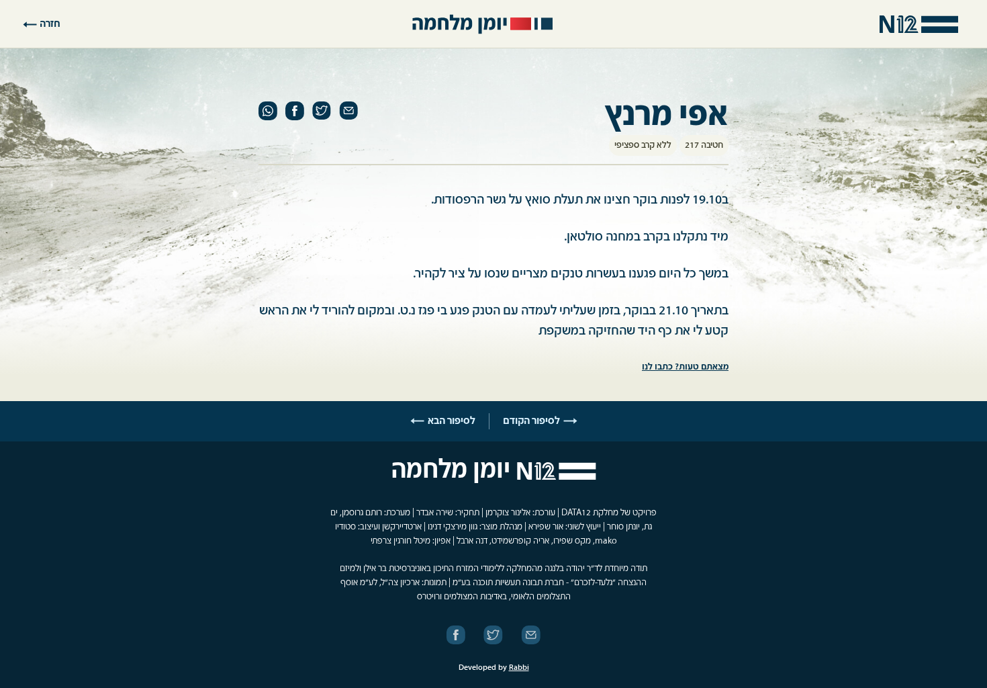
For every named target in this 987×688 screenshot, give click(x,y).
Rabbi (519, 668)
